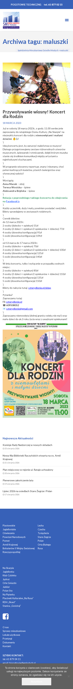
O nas (6, 627)
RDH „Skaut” (9, 602)
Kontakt (7, 646)
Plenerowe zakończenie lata (18, 480)
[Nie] (68, 676)
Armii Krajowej (10, 544)
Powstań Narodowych (14, 537)
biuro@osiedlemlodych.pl (22, 663)
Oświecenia (9, 533)
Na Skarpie (8, 568)
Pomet (6, 540)
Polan (41, 540)
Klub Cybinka (9, 575)
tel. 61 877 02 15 (53, 4)
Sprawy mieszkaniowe (14, 631)
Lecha (41, 525)
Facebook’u (12, 201)
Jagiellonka (8, 571)
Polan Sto (8, 590)
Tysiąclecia (43, 533)
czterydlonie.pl (14, 301)
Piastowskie (9, 525)
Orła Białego (44, 544)
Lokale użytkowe (11, 634)
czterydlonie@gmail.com (19, 308)
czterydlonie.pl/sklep (39, 287)
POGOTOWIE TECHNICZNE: (26, 4)
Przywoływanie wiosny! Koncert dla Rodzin (34, 114)
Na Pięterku (9, 594)
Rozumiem (36, 681)
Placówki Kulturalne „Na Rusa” (18, 598)
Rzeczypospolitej (11, 552)
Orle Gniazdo (9, 583)
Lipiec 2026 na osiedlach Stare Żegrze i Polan (27, 491)
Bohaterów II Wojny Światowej (19, 548)
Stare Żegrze (44, 537)
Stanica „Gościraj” (12, 605)
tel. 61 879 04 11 (12, 659)
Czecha (41, 529)
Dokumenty (9, 642)
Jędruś (6, 579)
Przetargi (7, 638)
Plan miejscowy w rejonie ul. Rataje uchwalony (28, 469)
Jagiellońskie (9, 529)
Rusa (40, 548)
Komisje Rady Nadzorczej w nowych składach (27, 444)
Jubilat (6, 586)
